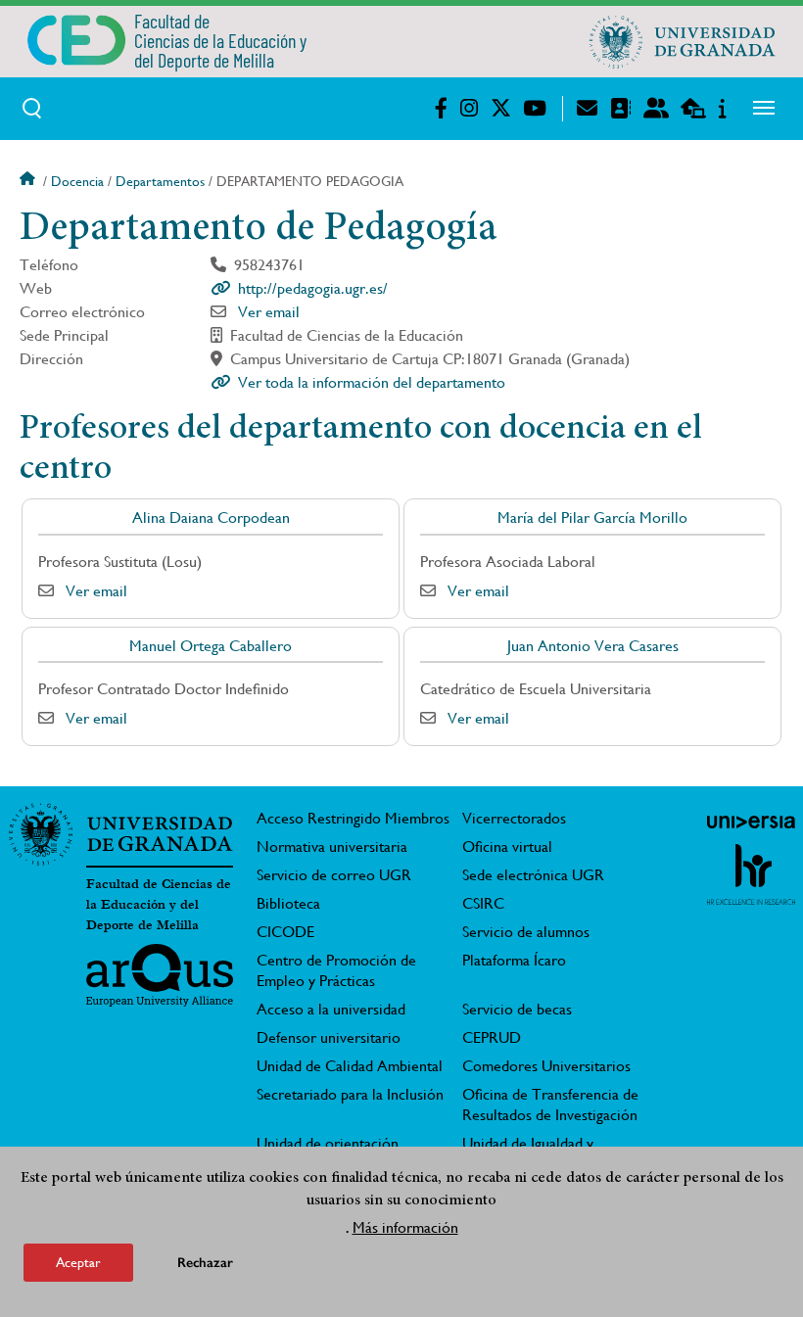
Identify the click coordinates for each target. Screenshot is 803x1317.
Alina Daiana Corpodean (211, 517)
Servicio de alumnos (526, 931)
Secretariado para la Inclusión (350, 1094)
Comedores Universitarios (546, 1066)
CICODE (285, 931)
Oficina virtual (507, 846)
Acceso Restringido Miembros (353, 818)
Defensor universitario (329, 1037)
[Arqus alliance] (159, 975)
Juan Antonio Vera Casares (593, 645)
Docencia (77, 181)
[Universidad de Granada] (683, 41)
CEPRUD (491, 1037)
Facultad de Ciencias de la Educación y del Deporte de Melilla (158, 904)
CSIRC (483, 903)
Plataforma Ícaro (514, 960)
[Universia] (751, 821)
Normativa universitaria (332, 846)
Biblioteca (288, 903)
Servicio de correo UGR (334, 875)
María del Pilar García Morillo (592, 517)
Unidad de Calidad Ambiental (350, 1066)
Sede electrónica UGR (533, 875)
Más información (405, 1227)
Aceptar (78, 1262)
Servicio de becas (517, 1009)
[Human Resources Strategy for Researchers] (751, 874)
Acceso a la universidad (331, 1009)
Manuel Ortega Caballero (210, 645)
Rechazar (205, 1262)
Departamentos (160, 181)
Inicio (29, 181)
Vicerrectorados (514, 818)
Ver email (269, 312)
